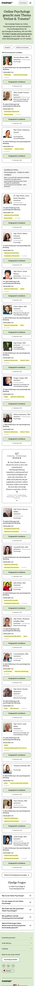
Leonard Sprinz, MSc (20, 654)
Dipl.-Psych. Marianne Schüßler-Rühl (21, 620)
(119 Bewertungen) (18, 841)
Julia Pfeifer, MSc (19, 583)
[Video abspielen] (10, 63)
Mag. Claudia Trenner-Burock (21, 94)
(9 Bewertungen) (25, 276)
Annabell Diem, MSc (20, 547)
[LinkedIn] (8, 966)
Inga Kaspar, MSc (19, 343)
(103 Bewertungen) (18, 805)
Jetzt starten (23, 3)
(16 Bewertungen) (26, 549)
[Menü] (30, 3)
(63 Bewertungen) (18, 311)
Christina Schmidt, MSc (22, 766)
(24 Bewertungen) (18, 658)
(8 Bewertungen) (25, 97)
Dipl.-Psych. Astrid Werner (20, 272)
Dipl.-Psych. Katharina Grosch (21, 131)
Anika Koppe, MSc (20, 837)
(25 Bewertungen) (18, 240)
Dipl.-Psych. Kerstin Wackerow (20, 690)
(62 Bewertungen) (18, 696)
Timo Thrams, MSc (20, 801)
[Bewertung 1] (15, 500)
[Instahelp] (7, 3)
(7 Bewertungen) (25, 345)
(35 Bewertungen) (18, 730)
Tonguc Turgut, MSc (20, 378)
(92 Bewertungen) (18, 202)
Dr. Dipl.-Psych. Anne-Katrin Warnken (21, 197)
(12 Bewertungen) (26, 59)
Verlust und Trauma (22, 47)
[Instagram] (3, 966)
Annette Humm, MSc (21, 57)
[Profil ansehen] (7, 60)
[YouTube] (13, 966)
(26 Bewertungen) (18, 587)
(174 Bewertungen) (18, 516)
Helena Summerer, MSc (22, 414)
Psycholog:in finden (10, 959)
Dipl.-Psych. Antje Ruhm (19, 725)
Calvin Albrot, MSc (20, 306)
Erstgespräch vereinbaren (16, 82)
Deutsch (7, 47)
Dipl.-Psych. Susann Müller (20, 510)
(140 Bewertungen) (18, 382)
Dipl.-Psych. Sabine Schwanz (20, 234)
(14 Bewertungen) (26, 416)
